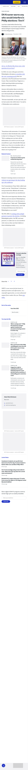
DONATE (17, 2)
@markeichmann (9, 403)
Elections (13, 6)
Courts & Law (6, 6)
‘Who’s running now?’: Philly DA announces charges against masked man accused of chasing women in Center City (18, 327)
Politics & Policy (17, 155)
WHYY (5, 2)
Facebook (8, 281)
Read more (6, 399)
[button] (3, 765)
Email (14, 281)
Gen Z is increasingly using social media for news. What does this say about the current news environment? (13, 471)
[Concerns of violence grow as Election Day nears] (5, 160)
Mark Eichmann (9, 34)
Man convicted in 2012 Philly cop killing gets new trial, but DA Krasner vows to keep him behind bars (18, 347)
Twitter (11, 281)
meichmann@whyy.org (11, 405)
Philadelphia (25, 6)
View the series (15, 312)
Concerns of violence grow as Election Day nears (18, 158)
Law (19, 6)
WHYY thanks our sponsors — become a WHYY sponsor (14, 126)
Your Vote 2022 (5, 11)
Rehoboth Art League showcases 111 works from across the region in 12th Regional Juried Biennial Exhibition (14, 480)
